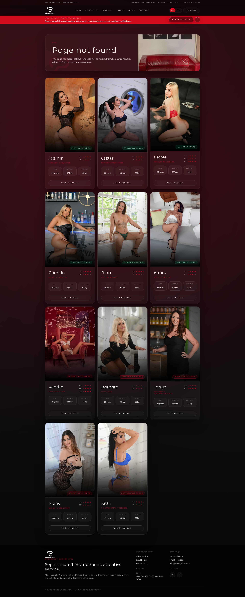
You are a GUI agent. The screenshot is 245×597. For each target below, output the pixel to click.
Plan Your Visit (181, 20)
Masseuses (92, 10)
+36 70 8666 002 (71, 2)
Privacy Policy (142, 556)
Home (78, 10)
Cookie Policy (142, 563)
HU (178, 10)
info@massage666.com (143, 2)
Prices (120, 10)
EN (173, 10)
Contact (144, 10)
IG (172, 574)
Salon (131, 10)
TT (180, 574)
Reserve (192, 10)
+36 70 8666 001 (53, 2)
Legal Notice (141, 560)
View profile (69, 183)
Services (107, 10)
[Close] (197, 19)
